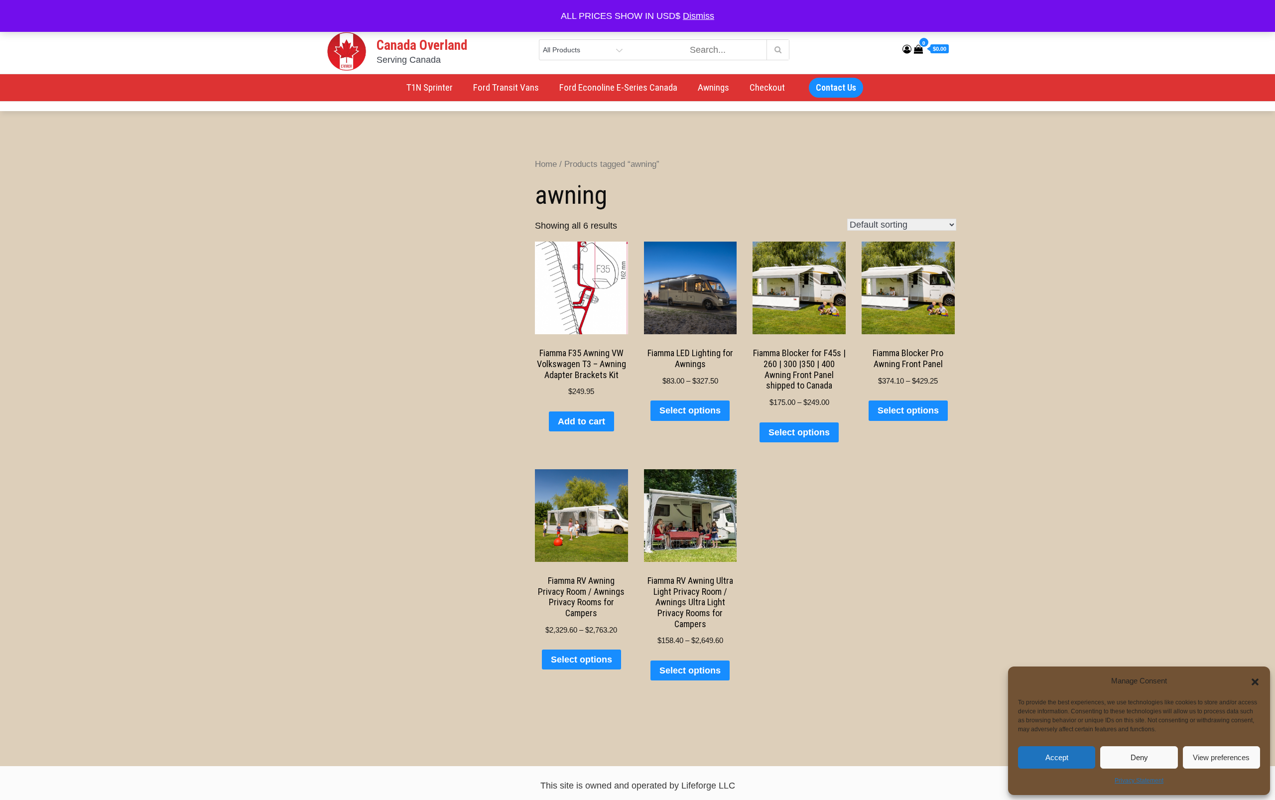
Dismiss (698, 16)
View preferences (1221, 757)
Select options (690, 410)
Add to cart (581, 421)
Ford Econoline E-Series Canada (618, 87)
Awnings (713, 87)
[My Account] (906, 49)
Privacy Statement (1139, 780)
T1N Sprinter (429, 87)
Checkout (767, 87)
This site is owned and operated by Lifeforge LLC (637, 786)
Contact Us (836, 87)
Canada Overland (422, 45)
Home (546, 164)
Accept (1056, 757)
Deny (1139, 757)
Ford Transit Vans (506, 87)
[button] (1255, 681)
